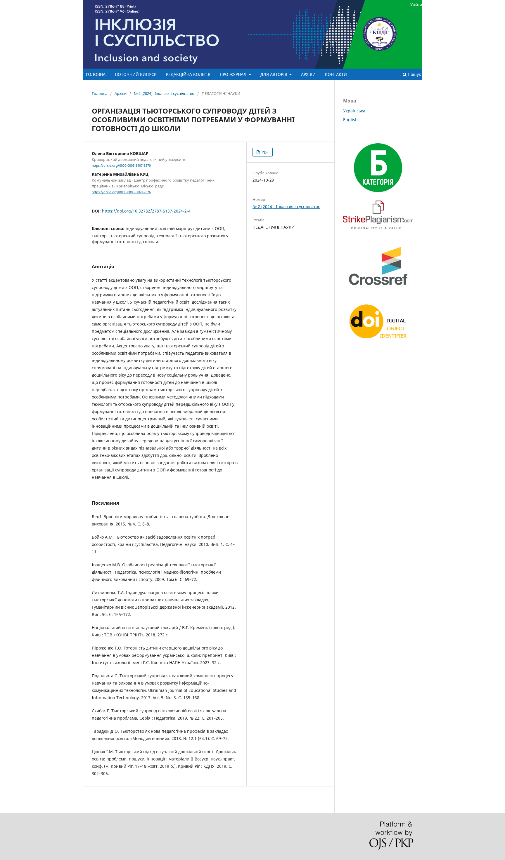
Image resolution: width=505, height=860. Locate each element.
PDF (265, 152)
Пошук (414, 74)
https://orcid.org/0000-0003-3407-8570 (121, 165)
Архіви (121, 93)
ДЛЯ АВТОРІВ (274, 74)
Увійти (416, 4)
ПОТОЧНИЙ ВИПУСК (136, 74)
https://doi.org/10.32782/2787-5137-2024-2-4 (146, 211)
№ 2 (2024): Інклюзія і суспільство (164, 93)
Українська (354, 111)
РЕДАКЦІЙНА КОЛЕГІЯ (188, 74)
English (350, 119)
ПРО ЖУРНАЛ (234, 74)
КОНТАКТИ (336, 74)
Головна (99, 93)
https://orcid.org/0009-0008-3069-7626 (121, 192)
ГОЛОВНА (96, 74)
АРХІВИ (308, 74)
